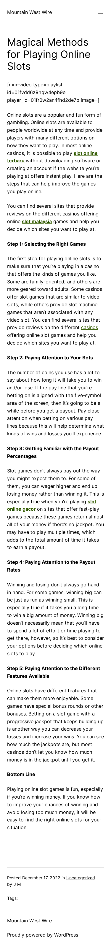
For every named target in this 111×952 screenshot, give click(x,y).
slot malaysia (37, 221)
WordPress (66, 935)
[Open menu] (100, 12)
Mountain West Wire (29, 12)
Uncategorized (80, 877)
